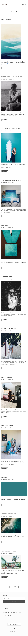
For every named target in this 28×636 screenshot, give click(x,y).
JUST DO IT (5, 225)
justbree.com (15, 631)
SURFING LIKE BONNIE (8, 514)
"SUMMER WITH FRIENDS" (9, 551)
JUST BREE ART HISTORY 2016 (11, 180)
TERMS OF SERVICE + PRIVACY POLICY (12, 612)
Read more (5, 67)
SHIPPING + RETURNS (8, 615)
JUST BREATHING (7, 277)
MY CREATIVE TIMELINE (9, 328)
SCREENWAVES (6, 19)
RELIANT (4, 477)
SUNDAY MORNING (7, 425)
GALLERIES (5, 608)
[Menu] (25, 4)
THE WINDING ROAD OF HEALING (12, 77)
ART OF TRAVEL (6, 377)
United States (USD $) (13, 624)
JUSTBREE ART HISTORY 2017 (10, 128)
